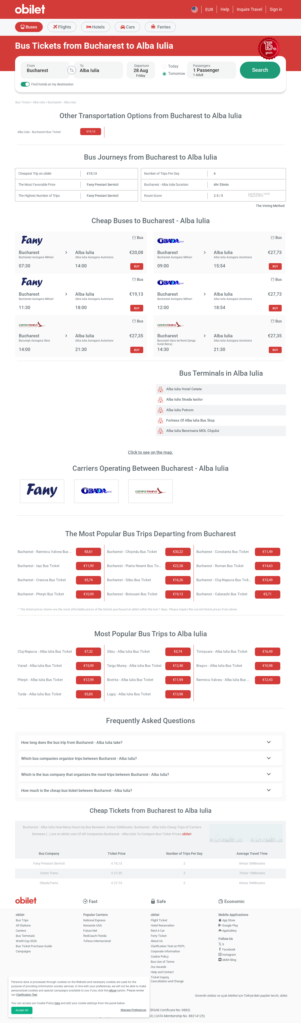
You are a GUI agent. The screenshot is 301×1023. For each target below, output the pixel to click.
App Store (228, 920)
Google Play (230, 925)
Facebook (228, 949)
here (57, 1003)
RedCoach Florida (95, 936)
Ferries (163, 26)
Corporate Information (165, 951)
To (81, 66)
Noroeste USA (92, 925)
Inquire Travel (249, 9)
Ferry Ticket (158, 936)
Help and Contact (162, 972)
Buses (31, 26)
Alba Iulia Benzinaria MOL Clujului (192, 431)
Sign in (276, 9)
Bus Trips (22, 920)
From (31, 66)
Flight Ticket (159, 920)
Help (225, 9)
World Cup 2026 (26, 941)
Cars (130, 26)
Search (260, 70)
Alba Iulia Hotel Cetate (183, 389)
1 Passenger (206, 70)
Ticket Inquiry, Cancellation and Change (167, 979)
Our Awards (158, 967)
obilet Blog (229, 960)
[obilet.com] (41, 13)
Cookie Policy (160, 956)
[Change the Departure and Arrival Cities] (71, 70)
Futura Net (90, 930)
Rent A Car (158, 930)
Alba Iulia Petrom (179, 410)
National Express (94, 920)
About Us (157, 941)
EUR (209, 9)
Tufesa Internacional (97, 941)
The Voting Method (270, 206)
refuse (112, 990)
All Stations (23, 925)
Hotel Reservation (162, 925)
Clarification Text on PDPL (168, 946)
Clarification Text (26, 994)
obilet (186, 834)
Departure (141, 66)
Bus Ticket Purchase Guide (34, 946)
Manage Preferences (133, 1010)
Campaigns (23, 951)
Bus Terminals (25, 936)
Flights (64, 26)
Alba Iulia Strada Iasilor (184, 399)
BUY (136, 266)
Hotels (98, 26)
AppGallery (229, 930)
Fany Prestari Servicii (103, 185)
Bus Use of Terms (162, 961)
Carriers (21, 930)
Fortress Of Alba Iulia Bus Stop (189, 420)
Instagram (229, 954)
